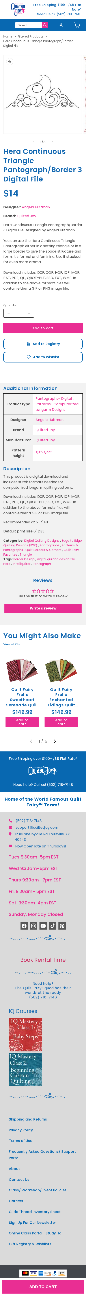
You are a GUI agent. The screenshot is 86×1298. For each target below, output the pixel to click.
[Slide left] (33, 142)
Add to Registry (43, 344)
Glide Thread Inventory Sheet (35, 1211)
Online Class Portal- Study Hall (36, 1233)
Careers (16, 1201)
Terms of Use (20, 1140)
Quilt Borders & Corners (43, 550)
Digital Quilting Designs (41, 540)
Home (8, 36)
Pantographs (49, 545)
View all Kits (11, 644)
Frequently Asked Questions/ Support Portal (42, 1154)
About (14, 1168)
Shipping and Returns (28, 1119)
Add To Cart (43, 1287)
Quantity (9, 305)
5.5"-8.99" (44, 452)
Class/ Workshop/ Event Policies (38, 1190)
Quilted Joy (26, 216)
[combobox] (28, 25)
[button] (77, 25)
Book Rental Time (43, 960)
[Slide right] (53, 142)
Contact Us (19, 1179)
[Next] (54, 741)
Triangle (26, 554)
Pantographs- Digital (54, 398)
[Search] (45, 25)
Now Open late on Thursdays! (40, 846)
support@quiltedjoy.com (37, 827)
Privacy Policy (21, 1130)
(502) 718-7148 (29, 820)
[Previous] (31, 741)
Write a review (43, 608)
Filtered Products (30, 36)
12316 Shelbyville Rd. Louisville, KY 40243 (42, 837)
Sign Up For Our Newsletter (32, 1222)
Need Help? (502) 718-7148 (59, 14)
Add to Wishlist (43, 357)
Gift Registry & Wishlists (30, 1244)
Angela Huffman (36, 207)
